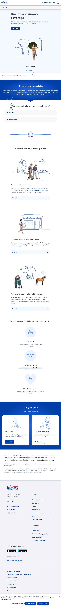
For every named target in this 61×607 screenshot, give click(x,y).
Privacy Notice (7, 599)
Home (4, 76)
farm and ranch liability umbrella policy (23, 297)
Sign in (53, 2)
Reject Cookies (30, 603)
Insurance (9, 76)
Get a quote (15, 28)
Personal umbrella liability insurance (35, 190)
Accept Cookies (43, 603)
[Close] (59, 596)
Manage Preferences (17, 603)
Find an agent (39, 442)
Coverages (4, 7)
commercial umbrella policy (21, 243)
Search (46, 2)
